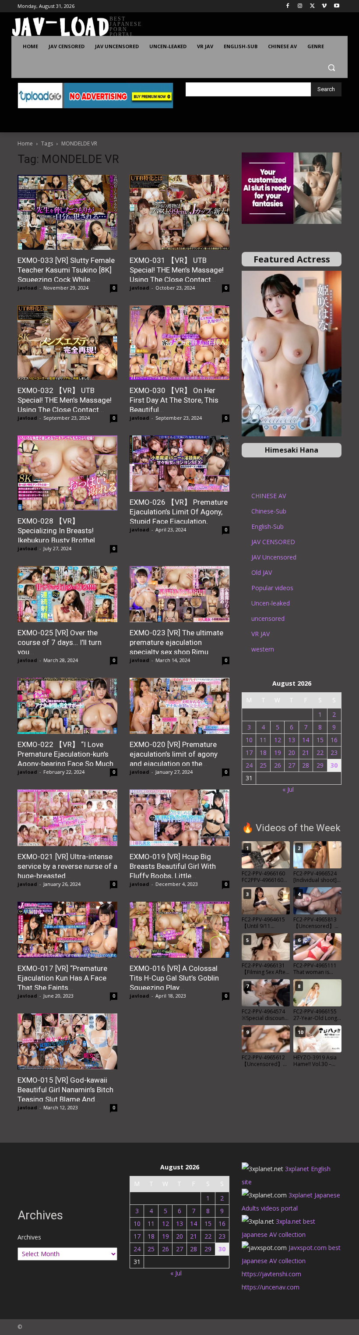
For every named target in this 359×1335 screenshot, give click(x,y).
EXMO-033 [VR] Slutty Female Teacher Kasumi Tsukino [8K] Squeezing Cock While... (66, 270)
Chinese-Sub (268, 511)
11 (263, 740)
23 (334, 752)
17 (249, 752)
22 (320, 752)
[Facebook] (288, 6)
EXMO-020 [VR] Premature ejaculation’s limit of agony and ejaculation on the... (174, 754)
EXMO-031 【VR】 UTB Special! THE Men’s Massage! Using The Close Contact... (177, 270)
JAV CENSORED (273, 542)
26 (277, 765)
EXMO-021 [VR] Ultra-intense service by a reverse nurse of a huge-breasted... (67, 866)
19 (277, 752)
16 (334, 740)
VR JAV (260, 634)
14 (305, 740)
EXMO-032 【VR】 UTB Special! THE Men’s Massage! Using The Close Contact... (65, 400)
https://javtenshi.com (271, 1274)
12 (277, 740)
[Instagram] (300, 6)
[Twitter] (312, 6)
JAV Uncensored (273, 557)
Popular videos (272, 588)
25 (263, 765)
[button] (331, 67)
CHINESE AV (268, 496)
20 (291, 752)
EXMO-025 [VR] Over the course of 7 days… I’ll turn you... (60, 642)
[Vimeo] (324, 6)
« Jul (288, 789)
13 (291, 740)
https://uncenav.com (270, 1287)
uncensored (268, 618)
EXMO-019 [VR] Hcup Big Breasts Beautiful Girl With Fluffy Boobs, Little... (173, 866)
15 (320, 740)
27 (291, 765)
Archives (29, 1237)
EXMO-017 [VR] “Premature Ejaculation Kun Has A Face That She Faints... (62, 978)
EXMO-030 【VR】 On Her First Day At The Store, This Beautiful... (174, 400)
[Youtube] (336, 6)
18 (263, 752)
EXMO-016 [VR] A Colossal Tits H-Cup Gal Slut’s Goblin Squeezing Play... (174, 978)
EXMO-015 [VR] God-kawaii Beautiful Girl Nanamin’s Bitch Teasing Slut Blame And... (65, 1090)
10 (249, 740)
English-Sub (267, 526)
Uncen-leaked (270, 603)
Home (25, 143)
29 (320, 765)
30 (334, 765)
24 (249, 765)
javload (27, 287)
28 (305, 765)
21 (305, 752)
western (262, 649)
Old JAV (261, 572)
